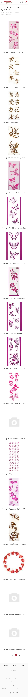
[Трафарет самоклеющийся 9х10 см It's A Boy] (14, 597)
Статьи (20, 668)
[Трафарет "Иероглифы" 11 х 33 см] (14, 105)
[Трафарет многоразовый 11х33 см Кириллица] (14, 421)
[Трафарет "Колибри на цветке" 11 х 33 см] (14, 140)
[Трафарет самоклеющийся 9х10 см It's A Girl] (14, 632)
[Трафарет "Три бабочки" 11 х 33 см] (14, 246)
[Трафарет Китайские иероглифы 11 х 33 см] (14, 70)
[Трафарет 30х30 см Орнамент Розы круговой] (14, 562)
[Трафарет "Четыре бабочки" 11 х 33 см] (14, 175)
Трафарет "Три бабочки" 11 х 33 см (15, 263)
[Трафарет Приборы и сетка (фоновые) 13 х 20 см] (14, 527)
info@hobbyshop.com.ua (15, 678)
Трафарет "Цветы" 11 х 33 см (12, 52)
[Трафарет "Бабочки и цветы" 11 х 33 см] (14, 351)
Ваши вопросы (10, 668)
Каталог (5, 665)
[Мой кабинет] (22, 2)
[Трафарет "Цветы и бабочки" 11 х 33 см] (14, 492)
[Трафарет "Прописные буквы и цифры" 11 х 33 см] (14, 456)
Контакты (14, 670)
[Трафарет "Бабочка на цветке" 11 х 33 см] (14, 281)
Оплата (13, 665)
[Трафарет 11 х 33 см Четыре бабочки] (14, 211)
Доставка (22, 665)
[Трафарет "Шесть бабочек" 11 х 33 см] (14, 316)
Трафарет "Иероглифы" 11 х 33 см (14, 122)
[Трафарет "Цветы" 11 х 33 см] (14, 35)
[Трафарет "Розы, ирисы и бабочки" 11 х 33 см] (14, 386)
